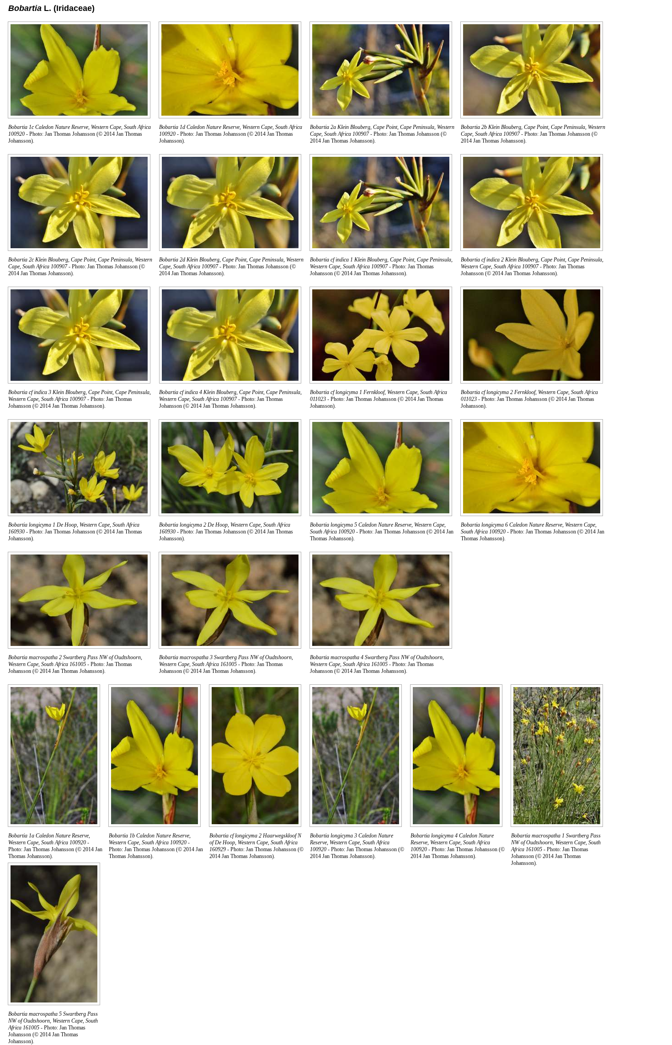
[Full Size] (79, 116)
